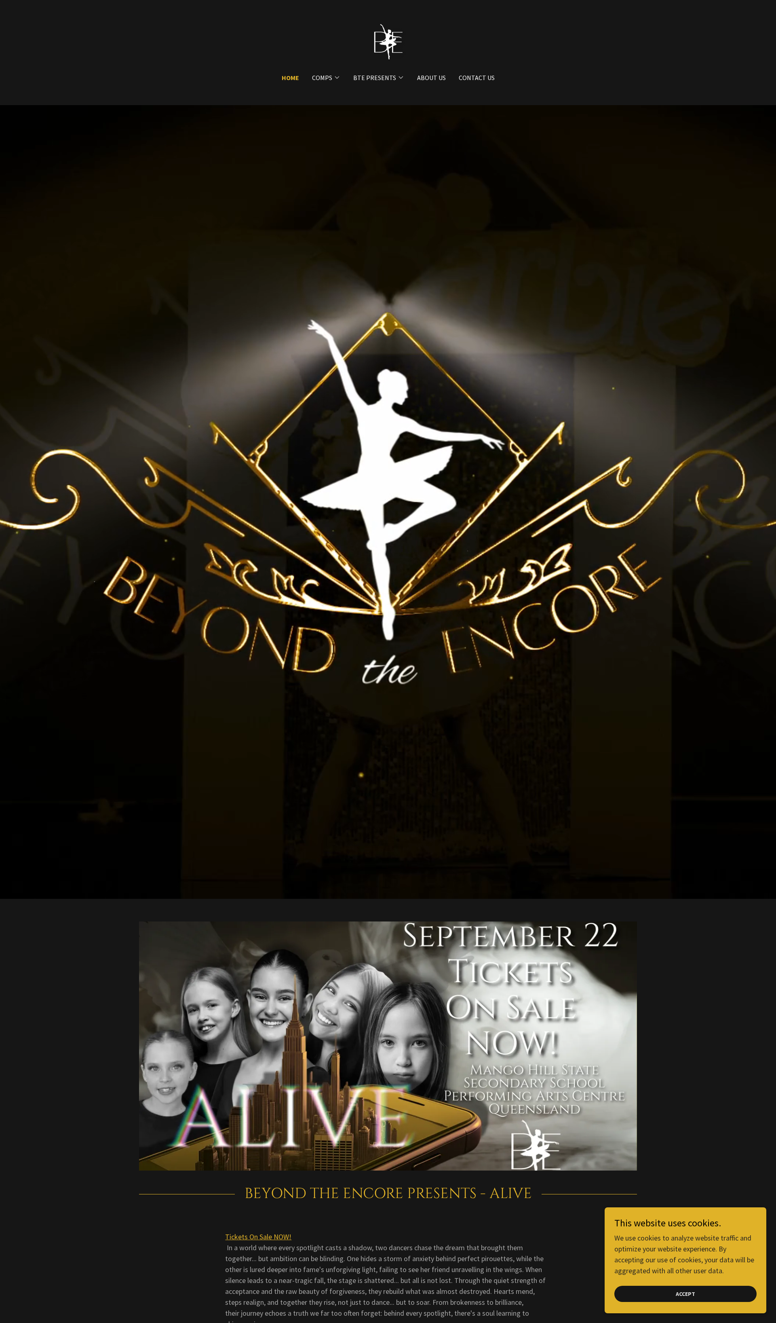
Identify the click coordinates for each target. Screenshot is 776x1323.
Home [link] (290, 78)
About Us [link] (431, 78)
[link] (388, 41)
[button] (326, 77)
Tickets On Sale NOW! (258, 1236)
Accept (685, 1294)
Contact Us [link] (477, 78)
